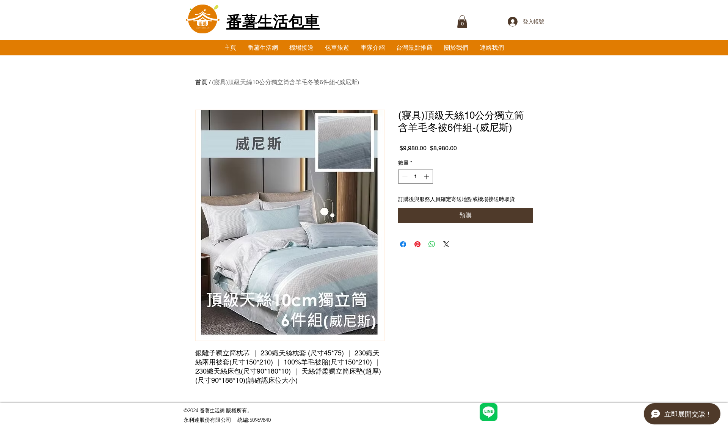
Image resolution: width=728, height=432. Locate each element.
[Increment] (427, 176)
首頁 (201, 82)
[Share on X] (446, 244)
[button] (462, 21)
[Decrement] (404, 176)
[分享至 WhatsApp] (431, 244)
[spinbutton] (415, 176)
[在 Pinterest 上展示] (417, 244)
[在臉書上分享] (403, 244)
